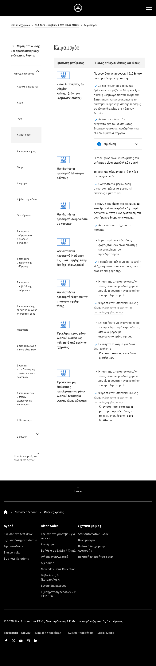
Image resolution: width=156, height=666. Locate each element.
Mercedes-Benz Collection (58, 569)
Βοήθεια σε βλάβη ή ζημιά (58, 550)
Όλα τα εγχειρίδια (20, 25)
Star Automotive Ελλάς (93, 534)
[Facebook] (6, 640)
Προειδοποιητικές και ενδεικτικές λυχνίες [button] (25, 458)
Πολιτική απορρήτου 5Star (95, 556)
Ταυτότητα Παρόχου (17, 633)
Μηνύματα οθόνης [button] (24, 74)
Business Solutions (16, 558)
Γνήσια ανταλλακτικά (54, 556)
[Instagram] (28, 640)
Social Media (105, 633)
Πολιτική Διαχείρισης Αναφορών (92, 548)
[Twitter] (13, 640)
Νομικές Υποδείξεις (48, 633)
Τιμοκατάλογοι (13, 546)
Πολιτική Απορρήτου (79, 633)
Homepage (6, 512)
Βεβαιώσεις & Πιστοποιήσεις (50, 577)
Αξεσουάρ (47, 563)
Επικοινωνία (12, 552)
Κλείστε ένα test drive (18, 534)
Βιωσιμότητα (86, 540)
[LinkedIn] (35, 640)
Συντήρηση (48, 544)
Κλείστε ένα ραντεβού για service (58, 536)
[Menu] (149, 8)
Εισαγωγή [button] (22, 437)
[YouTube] (21, 640)
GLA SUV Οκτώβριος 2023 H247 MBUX (57, 25)
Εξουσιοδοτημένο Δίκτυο (20, 540)
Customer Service (26, 512)
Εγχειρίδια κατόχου (54, 585)
